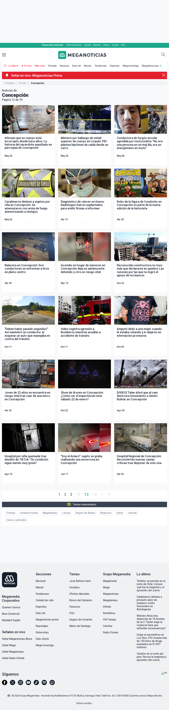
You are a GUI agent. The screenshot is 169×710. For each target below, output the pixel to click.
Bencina (97, 45)
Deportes (114, 65)
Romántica (109, 613)
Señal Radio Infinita (13, 658)
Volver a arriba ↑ (84, 703)
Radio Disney (110, 632)
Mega (106, 587)
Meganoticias (111, 593)
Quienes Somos (11, 607)
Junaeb (87, 45)
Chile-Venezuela (73, 45)
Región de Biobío (85, 512)
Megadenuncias (150, 65)
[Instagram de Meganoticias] (20, 684)
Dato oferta (42, 638)
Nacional (64, 65)
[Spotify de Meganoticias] (44, 684)
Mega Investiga (131, 65)
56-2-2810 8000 (120, 695)
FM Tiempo (109, 619)
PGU (123, 45)
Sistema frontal (29, 512)
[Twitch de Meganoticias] (52, 684)
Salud (119, 512)
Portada (52, 65)
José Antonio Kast (80, 581)
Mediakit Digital (11, 620)
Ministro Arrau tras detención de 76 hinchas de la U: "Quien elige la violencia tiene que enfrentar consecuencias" (151, 622)
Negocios (105, 512)
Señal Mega (9, 645)
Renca (106, 45)
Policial (10, 512)
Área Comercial (10, 613)
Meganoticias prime (47, 619)
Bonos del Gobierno (80, 600)
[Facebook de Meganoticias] (4, 684)
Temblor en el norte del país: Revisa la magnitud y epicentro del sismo (152, 657)
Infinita (107, 606)
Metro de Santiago (80, 626)
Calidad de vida (44, 600)
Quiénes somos (138, 695)
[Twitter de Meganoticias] (12, 684)
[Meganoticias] (84, 55)
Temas (22, 83)
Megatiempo (50, 512)
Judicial (132, 512)
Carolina (107, 626)
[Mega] (9, 695)
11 (78, 494)
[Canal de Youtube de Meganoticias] (28, 684)
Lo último (13, 65)
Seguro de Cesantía (80, 619)
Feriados (74, 587)
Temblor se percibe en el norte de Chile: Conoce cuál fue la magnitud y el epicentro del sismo (151, 585)
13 (94, 494)
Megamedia (110, 581)
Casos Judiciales (16, 520)
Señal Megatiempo (13, 651)
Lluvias (115, 45)
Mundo (87, 65)
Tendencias (101, 65)
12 (86, 494)
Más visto (40, 65)
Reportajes (42, 626)
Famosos (74, 606)
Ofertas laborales (79, 593)
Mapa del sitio (155, 695)
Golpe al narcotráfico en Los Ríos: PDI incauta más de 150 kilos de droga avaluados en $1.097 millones (152, 641)
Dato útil (76, 65)
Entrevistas (42, 632)
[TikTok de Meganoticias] (36, 684)
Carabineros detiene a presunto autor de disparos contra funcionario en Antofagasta (149, 603)
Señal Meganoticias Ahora (17, 638)
